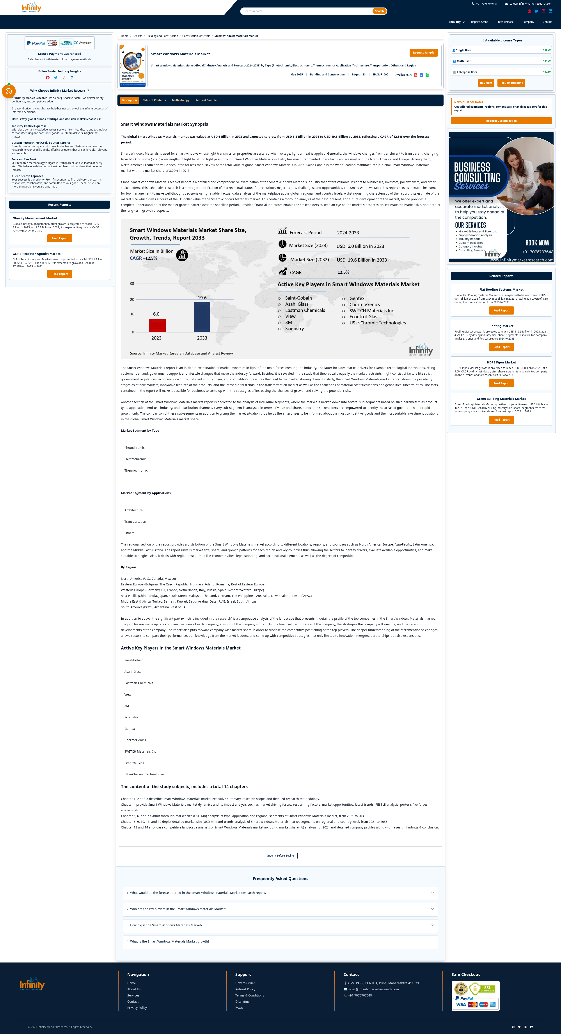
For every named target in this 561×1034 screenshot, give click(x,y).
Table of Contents (154, 100)
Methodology (180, 100)
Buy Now (486, 83)
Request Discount (511, 83)
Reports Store (479, 22)
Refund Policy (245, 989)
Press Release (505, 22)
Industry (455, 22)
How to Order (245, 983)
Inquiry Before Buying (280, 855)
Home (124, 36)
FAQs (239, 1007)
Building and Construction (162, 36)
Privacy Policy (137, 1007)
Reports (137, 36)
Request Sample (423, 52)
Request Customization (501, 121)
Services (133, 995)
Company (528, 22)
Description (129, 100)
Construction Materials (196, 36)
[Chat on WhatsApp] (9, 91)
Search (379, 11)
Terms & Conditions (249, 995)
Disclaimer (243, 1001)
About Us (134, 989)
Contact (547, 22)
